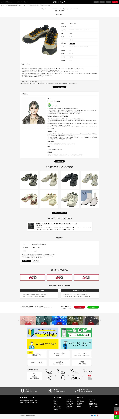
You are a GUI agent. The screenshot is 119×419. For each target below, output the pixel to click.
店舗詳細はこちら (26, 260)
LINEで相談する (93, 307)
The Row (73, 144)
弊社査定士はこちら (60, 161)
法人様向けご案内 (57, 408)
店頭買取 (55, 404)
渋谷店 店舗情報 (80, 401)
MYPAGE (116, 408)
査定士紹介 (79, 403)
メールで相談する (79, 307)
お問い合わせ (36, 260)
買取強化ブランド (8, 1)
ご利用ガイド (28, 389)
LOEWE (63, 144)
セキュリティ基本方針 (93, 406)
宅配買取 (55, 403)
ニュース (91, 401)
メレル (71, 26)
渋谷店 (71, 50)
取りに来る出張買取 (58, 406)
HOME (116, 404)
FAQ (22, 1)
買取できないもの (69, 403)
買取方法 (2, 1)
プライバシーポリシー (93, 404)
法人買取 (56, 389)
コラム (14, 1)
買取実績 (79, 404)
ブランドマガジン (92, 399)
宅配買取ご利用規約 (93, 403)
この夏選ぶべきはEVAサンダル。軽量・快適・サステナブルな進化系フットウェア (56, 223)
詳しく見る (29, 182)
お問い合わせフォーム (35, 247)
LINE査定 (56, 409)
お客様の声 (18, 1)
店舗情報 (25, 1)
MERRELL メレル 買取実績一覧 (59, 212)
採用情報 (79, 406)
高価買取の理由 (69, 399)
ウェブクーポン (84, 389)
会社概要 (79, 399)
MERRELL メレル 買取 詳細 (59, 87)
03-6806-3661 (66, 307)
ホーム (2, 5)
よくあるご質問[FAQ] (70, 406)
